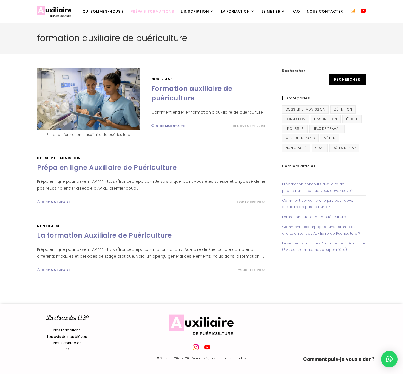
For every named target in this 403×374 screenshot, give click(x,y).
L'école (352, 119)
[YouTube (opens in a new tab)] (363, 10)
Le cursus (295, 128)
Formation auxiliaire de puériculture (314, 217)
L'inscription (325, 119)
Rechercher (293, 70)
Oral (319, 147)
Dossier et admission (59, 158)
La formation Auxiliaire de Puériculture (104, 235)
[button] (389, 359)
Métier (329, 138)
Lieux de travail (327, 128)
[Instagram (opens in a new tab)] (352, 10)
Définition (343, 109)
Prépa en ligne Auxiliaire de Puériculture (107, 167)
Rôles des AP (344, 147)
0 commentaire (170, 126)
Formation (295, 119)
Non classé (162, 79)
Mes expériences (300, 138)
